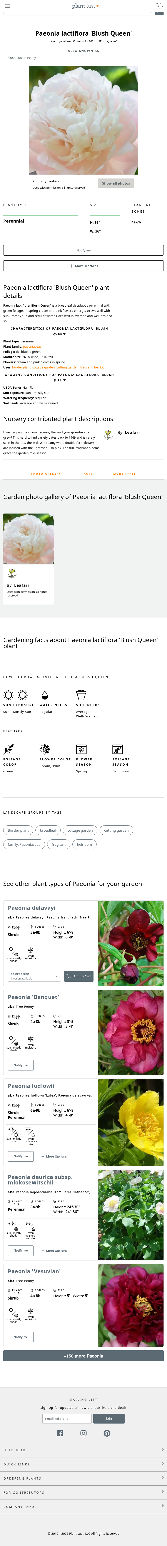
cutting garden (67, 367)
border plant (21, 367)
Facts (87, 474)
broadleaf (48, 830)
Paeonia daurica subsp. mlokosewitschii (40, 1179)
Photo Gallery (46, 474)
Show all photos (116, 183)
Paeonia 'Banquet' (33, 997)
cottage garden (43, 367)
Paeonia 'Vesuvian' (34, 1271)
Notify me (84, 250)
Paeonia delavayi (32, 907)
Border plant (18, 830)
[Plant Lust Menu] (8, 6)
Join (109, 1418)
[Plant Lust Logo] (85, 6)
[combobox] (34, 976)
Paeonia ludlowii (31, 1085)
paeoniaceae (32, 346)
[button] (83, 265)
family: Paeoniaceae (24, 844)
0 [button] (160, 4)
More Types (124, 474)
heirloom (100, 367)
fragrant (86, 367)
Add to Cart (82, 976)
